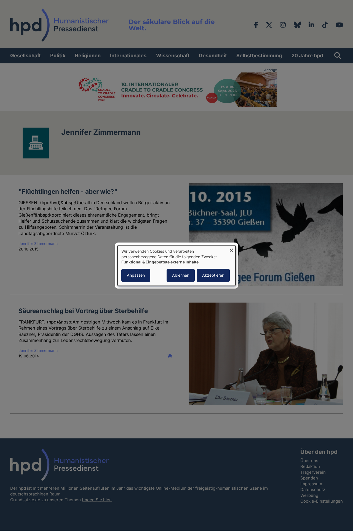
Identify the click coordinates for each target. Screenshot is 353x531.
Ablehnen (180, 275)
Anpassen (136, 275)
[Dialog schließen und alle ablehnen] (231, 248)
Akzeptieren (213, 275)
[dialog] (176, 265)
